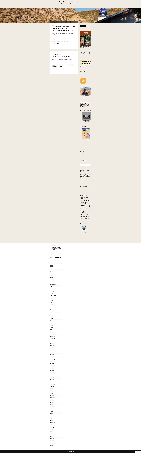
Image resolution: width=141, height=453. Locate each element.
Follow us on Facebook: (84, 186)
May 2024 (51, 341)
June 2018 (51, 390)
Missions (81, 198)
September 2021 (52, 366)
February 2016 (52, 438)
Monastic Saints (71, 33)
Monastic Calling (66, 33)
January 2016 (52, 440)
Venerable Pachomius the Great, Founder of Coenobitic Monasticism (63, 28)
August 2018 (52, 386)
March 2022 (52, 363)
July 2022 (51, 361)
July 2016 (51, 429)
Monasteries (85, 200)
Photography (82, 208)
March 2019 (52, 375)
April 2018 (51, 393)
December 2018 (52, 379)
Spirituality (82, 216)
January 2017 (52, 418)
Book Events (82, 197)
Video (88, 218)
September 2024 (52, 338)
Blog (71, 6)
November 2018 (52, 381)
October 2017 (52, 404)
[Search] (90, 165)
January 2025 (52, 334)
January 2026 (52, 322)
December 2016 (52, 420)
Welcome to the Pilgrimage (66, 6)
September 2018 (52, 384)
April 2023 (51, 352)
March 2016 (52, 436)
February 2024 (52, 345)
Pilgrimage (88, 208)
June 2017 (51, 411)
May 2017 (51, 413)
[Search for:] (85, 165)
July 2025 (51, 325)
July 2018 (51, 388)
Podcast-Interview (83, 210)
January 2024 (52, 347)
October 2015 (52, 445)
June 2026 (51, 318)
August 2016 (52, 427)
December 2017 (52, 400)
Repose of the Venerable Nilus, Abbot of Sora (63, 55)
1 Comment (55, 34)
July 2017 (51, 409)
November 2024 (52, 336)
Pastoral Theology (53, 288)
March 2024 (52, 343)
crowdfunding (86, 197)
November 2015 (52, 443)
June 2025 (51, 327)
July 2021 (51, 368)
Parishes (86, 205)
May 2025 (51, 329)
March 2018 (52, 395)
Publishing (83, 214)
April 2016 (51, 434)
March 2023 (52, 354)
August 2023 (52, 350)
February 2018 (52, 397)
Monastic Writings (53, 284)
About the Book (76, 6)
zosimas (60, 33)
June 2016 (51, 431)
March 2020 (52, 370)
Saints (88, 214)
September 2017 (52, 406)
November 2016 (52, 422)
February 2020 (52, 372)
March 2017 (52, 415)
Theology (85, 218)
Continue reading (55, 44)
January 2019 (52, 377)
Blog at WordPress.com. (70, 451)
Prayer (87, 210)
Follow (51, 266)
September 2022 (52, 359)
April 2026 (51, 320)
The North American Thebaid (70, 2)
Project (83, 212)
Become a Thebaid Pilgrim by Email (56, 257)
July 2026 (51, 316)
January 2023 (52, 356)
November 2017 (52, 402)
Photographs (87, 207)
